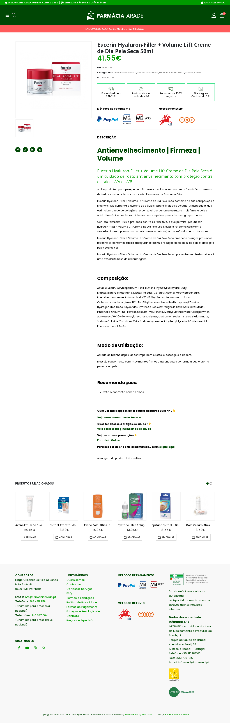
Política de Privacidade (81, 602)
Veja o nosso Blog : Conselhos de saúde (124, 429)
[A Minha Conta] (214, 15)
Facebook (17, 149)
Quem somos (75, 580)
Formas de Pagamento (82, 607)
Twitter (25, 149)
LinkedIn (32, 149)
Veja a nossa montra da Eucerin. (119, 417)
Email (39, 149)
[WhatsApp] (43, 648)
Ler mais (31, 537)
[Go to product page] (29, 506)
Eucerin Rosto (176, 72)
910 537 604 (40, 615)
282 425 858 (38, 601)
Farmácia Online (108, 440)
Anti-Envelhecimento (124, 72)
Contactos (73, 584)
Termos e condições (80, 598)
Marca (189, 72)
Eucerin (163, 72)
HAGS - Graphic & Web (177, 714)
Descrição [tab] (106, 137)
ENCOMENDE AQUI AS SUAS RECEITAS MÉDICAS (115, 29)
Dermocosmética (147, 72)
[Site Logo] (115, 15)
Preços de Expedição (80, 620)
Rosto (197, 72)
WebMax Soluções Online (138, 714)
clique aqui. (167, 447)
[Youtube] (27, 648)
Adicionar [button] (65, 537)
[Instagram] (35, 648)
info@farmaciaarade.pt (40, 597)
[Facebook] (19, 648)
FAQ (69, 593)
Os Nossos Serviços (79, 589)
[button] (8, 15)
